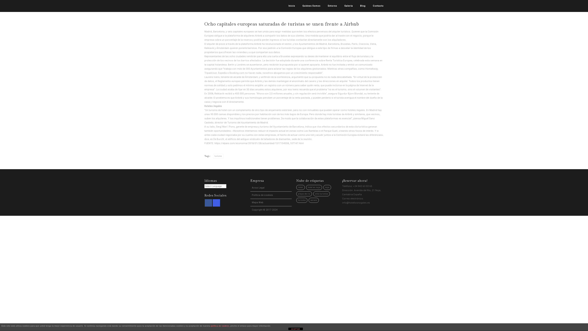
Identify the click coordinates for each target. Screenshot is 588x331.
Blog (363, 6)
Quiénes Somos (311, 6)
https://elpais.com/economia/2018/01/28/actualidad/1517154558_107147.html (259, 143)
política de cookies (220, 326)
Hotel (300, 187)
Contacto (378, 6)
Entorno (332, 6)
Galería (348, 6)
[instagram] (216, 203)
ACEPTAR (295, 329)
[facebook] (208, 203)
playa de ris (304, 194)
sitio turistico (321, 194)
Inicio (291, 6)
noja (327, 187)
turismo (218, 156)
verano (313, 200)
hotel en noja (314, 187)
